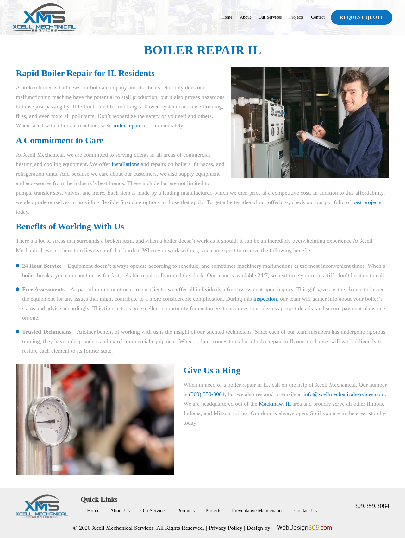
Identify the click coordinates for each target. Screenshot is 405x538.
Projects (296, 17)
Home (226, 17)
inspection (265, 299)
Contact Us (305, 510)
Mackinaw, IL (275, 403)
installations (125, 164)
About (245, 17)
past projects (366, 202)
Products (186, 510)
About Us (120, 510)
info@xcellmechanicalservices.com (344, 394)
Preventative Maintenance (258, 510)
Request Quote (362, 17)
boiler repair (126, 125)
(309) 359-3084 (207, 394)
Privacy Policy (225, 528)
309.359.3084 (371, 505)
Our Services (270, 17)
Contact (318, 17)
